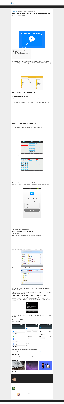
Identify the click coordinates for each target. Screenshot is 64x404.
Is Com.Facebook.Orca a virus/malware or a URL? (19, 50)
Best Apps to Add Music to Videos (44, 370)
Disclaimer (23, 6)
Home (12, 6)
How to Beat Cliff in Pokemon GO (31, 370)
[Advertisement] (32, 22)
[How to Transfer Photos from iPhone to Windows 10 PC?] (18, 365)
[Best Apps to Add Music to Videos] (45, 365)
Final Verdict (14, 57)
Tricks (25, 15)
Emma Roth (18, 377)
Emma (14, 15)
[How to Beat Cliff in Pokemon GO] (32, 365)
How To (17, 11)
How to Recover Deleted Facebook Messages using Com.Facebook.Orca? (22, 53)
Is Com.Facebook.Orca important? (17, 52)
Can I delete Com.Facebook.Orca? (17, 51)
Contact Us (17, 6)
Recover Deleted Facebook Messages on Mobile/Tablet (19, 54)
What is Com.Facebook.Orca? (16, 49)
